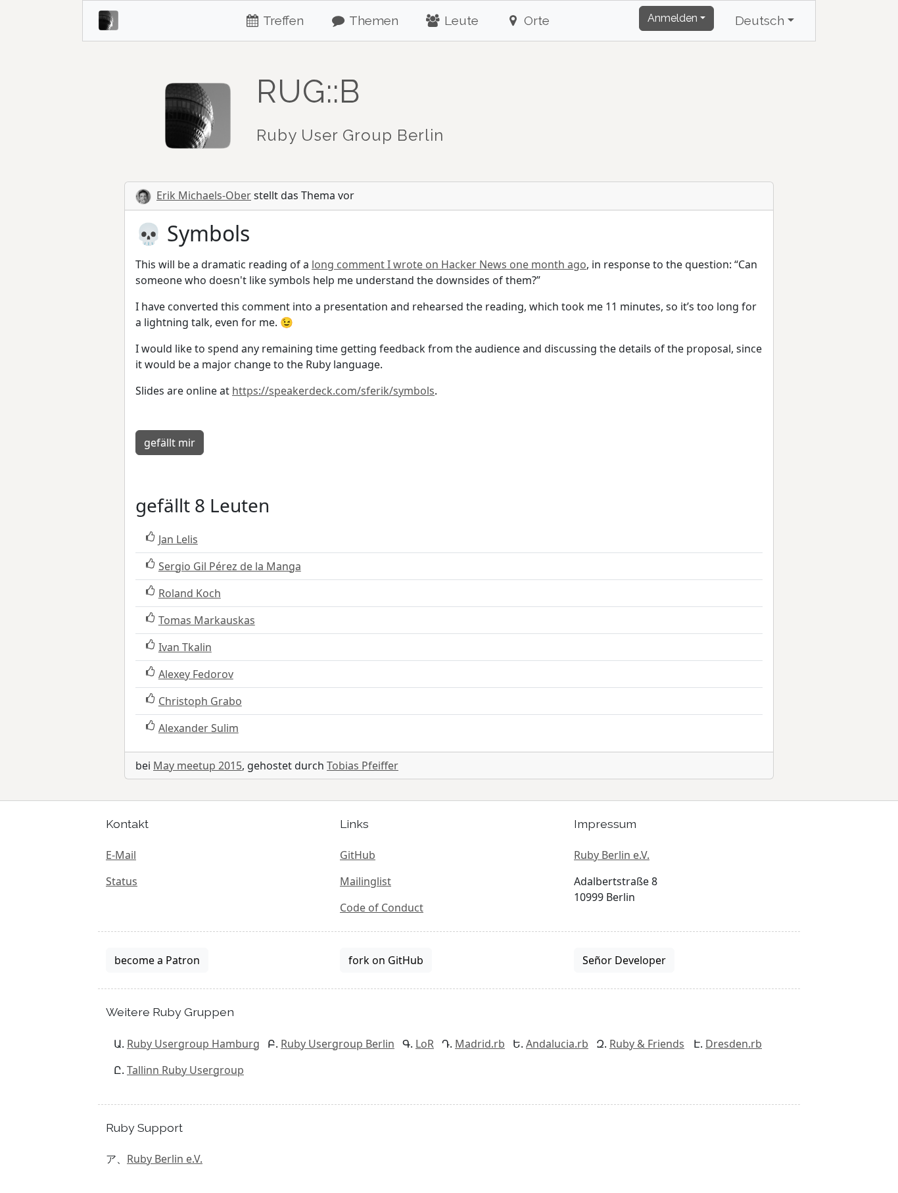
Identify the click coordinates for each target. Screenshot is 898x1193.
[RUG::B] (198, 110)
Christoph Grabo (200, 701)
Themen (372, 20)
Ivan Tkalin (185, 647)
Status (121, 881)
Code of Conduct (381, 907)
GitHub (357, 855)
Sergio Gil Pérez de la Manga (229, 566)
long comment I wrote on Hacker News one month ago (449, 264)
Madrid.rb (480, 1043)
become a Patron (157, 960)
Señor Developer (624, 960)
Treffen (282, 20)
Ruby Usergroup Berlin (337, 1043)
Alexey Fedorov (195, 674)
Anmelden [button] (672, 18)
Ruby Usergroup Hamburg (193, 1043)
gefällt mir (169, 442)
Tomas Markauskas (206, 620)
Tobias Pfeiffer (362, 765)
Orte (535, 20)
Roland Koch (189, 593)
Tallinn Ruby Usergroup (185, 1070)
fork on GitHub (385, 960)
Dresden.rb (733, 1043)
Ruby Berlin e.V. (612, 855)
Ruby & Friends (646, 1043)
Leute (460, 20)
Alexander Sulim (198, 728)
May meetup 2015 (197, 765)
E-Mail (121, 855)
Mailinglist (365, 881)
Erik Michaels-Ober (203, 195)
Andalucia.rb (557, 1043)
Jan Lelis (178, 539)
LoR (424, 1043)
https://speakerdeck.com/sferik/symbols (333, 390)
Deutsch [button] (759, 20)
